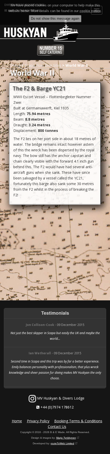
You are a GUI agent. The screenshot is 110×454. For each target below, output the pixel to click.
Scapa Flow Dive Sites (43, 65)
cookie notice (90, 11)
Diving (15, 65)
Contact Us (57, 426)
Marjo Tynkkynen (66, 437)
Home (17, 420)
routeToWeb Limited (62, 443)
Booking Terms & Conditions (78, 420)
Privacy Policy (38, 420)
